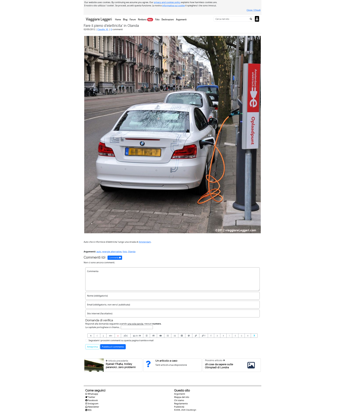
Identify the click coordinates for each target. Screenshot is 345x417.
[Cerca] (251, 19)
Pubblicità (179, 406)
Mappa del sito (181, 397)
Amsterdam (145, 241)
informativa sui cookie (173, 5)
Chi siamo (179, 400)
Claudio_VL (102, 29)
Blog (125, 19)
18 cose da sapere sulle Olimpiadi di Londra (219, 366)
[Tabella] (181, 335)
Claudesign (191, 410)
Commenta (114, 258)
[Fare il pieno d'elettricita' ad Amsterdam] (172, 134)
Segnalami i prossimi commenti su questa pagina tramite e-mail (121, 340)
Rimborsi (145, 19)
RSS (89, 410)
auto (98, 251)
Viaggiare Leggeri (99, 18)
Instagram (92, 403)
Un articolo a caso (166, 360)
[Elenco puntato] (167, 335)
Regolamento (181, 403)
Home (118, 19)
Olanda (131, 251)
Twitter (91, 397)
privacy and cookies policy (167, 2)
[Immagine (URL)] (153, 335)
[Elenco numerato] (174, 335)
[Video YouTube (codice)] (160, 335)
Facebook (92, 400)
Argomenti (181, 19)
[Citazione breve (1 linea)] (146, 335)
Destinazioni (168, 19)
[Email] (188, 335)
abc (110, 335)
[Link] (195, 335)
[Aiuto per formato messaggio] (254, 335)
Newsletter (93, 406)
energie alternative (112, 251)
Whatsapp (92, 393)
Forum (133, 19)
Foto (157, 19)
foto (125, 251)
